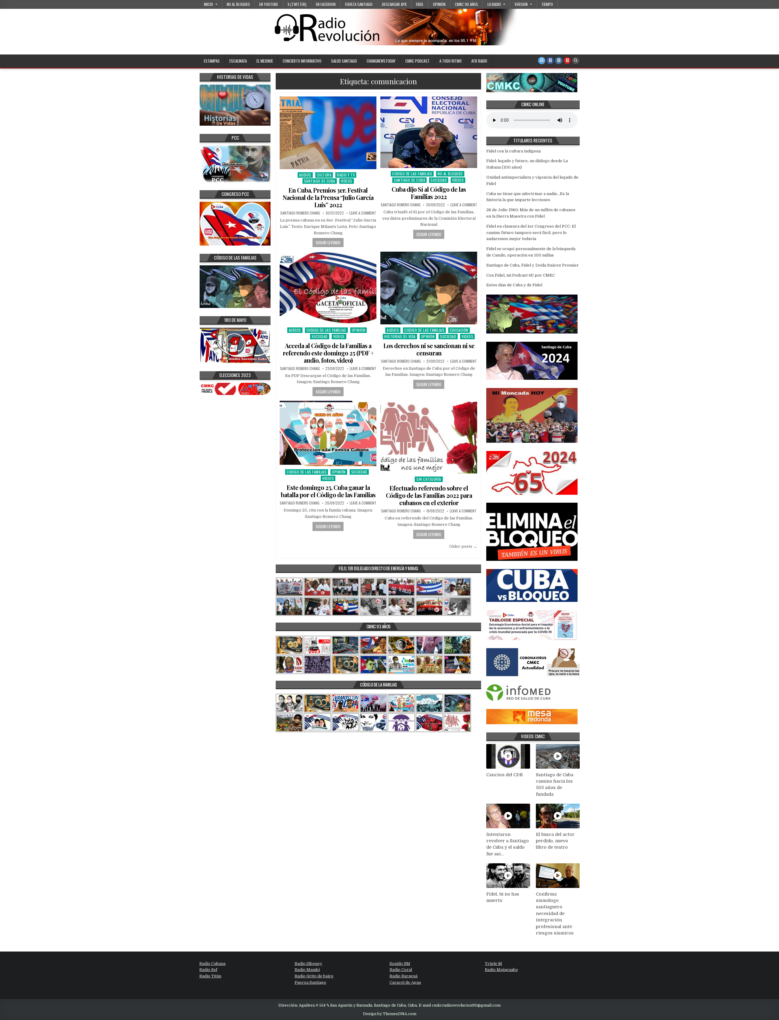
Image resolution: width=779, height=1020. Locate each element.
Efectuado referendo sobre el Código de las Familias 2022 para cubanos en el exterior (429, 495)
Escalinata (238, 61)
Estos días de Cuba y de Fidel (514, 285)
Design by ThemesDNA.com (389, 1014)
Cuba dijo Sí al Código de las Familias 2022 (429, 193)
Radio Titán (210, 976)
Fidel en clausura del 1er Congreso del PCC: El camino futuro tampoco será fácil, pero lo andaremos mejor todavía (531, 232)
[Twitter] (541, 60)
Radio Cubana (212, 963)
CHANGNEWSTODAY (381, 61)
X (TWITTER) (297, 4)
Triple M (493, 963)
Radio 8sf (208, 969)
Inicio (208, 4)
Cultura (324, 174)
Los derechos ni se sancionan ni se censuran (428, 349)
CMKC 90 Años (466, 4)
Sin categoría (428, 479)
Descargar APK (394, 4)
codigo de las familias (412, 173)
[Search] (575, 60)
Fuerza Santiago (358, 4)
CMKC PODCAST (417, 61)
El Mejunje (265, 61)
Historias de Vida (400, 336)
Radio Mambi (307, 969)
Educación (459, 330)
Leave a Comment (362, 213)
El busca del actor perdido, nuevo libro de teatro (555, 841)
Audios (305, 174)
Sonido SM (400, 963)
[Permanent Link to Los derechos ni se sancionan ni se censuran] (428, 288)
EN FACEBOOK (326, 4)
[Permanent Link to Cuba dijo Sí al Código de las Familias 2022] (428, 132)
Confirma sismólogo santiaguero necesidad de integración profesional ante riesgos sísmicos (555, 914)
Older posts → (463, 546)
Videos (346, 180)
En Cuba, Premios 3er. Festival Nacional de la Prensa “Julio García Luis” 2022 (328, 197)
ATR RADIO (479, 61)
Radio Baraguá (403, 976)
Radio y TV (346, 174)
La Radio (494, 4)
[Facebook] (550, 60)
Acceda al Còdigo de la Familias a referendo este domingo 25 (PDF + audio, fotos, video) (328, 352)
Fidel (420, 4)
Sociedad (439, 180)
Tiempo (547, 4)
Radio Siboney (308, 963)
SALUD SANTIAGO (344, 61)
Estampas (212, 61)
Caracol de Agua (405, 982)
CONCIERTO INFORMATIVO (302, 61)
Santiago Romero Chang (300, 213)
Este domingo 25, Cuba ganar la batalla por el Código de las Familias (328, 491)
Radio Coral (401, 969)
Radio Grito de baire (314, 976)
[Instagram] (558, 60)
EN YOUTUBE (268, 4)
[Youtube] (567, 60)
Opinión (439, 4)
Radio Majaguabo (501, 969)
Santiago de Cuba (319, 180)
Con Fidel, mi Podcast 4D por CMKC (520, 275)
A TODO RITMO (450, 61)
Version (521, 4)
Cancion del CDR (504, 774)
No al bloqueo (238, 4)
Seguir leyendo (328, 242)
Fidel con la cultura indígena (513, 151)
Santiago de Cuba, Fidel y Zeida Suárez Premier (532, 265)
